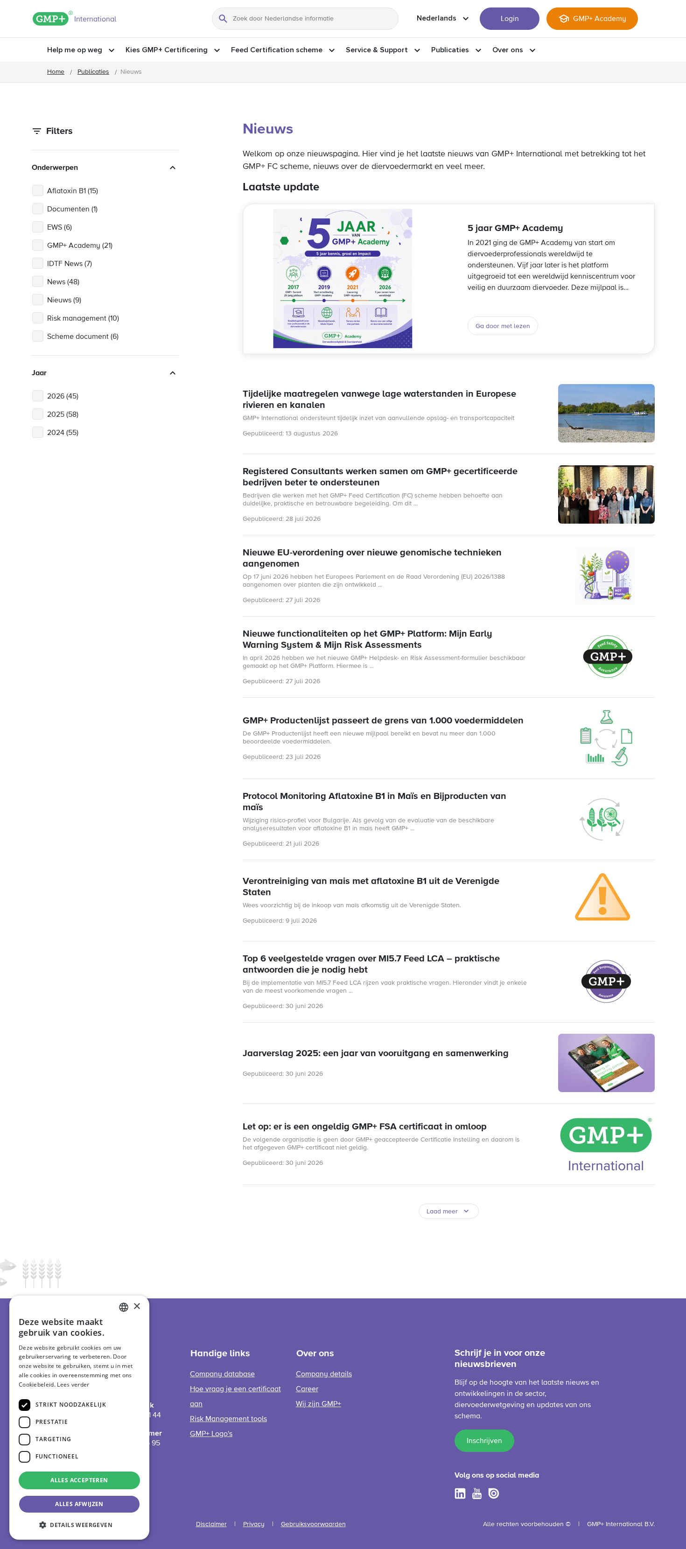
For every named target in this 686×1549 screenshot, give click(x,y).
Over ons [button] (507, 50)
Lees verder (73, 1384)
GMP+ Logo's (211, 1434)
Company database (222, 1374)
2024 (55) (62, 433)
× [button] (136, 1306)
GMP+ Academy (599, 19)
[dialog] (79, 1418)
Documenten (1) (72, 209)
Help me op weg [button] (74, 50)
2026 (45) (62, 396)
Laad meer (442, 1211)
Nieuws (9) (64, 300)
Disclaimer (211, 1524)
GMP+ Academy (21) (79, 246)
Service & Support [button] (377, 50)
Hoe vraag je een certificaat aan (235, 1397)
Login (510, 19)
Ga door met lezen (503, 326)
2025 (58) (62, 415)
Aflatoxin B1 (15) (72, 191)
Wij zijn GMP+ (318, 1404)
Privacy (254, 1524)
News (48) (63, 282)
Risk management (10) (83, 318)
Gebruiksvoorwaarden (313, 1524)
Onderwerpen (55, 167)
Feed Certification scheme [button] (276, 50)
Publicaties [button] (450, 50)
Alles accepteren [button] (79, 1480)
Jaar (39, 373)
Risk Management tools (228, 1419)
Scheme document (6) (83, 337)
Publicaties (93, 72)
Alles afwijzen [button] (79, 1504)
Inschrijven (484, 1441)
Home (55, 72)
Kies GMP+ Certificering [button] (167, 50)
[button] (79, 1524)
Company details (324, 1374)
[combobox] (123, 1307)
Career (307, 1389)
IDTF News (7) (69, 264)
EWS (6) (59, 227)
